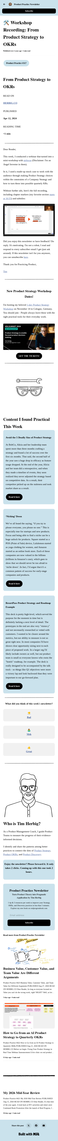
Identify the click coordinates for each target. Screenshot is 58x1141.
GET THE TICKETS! (29, 356)
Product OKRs (10, 854)
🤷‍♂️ (29, 730)
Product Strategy (42, 850)
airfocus (27, 160)
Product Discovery (32, 854)
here (26, 257)
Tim (5, 271)
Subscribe (29, 11)
